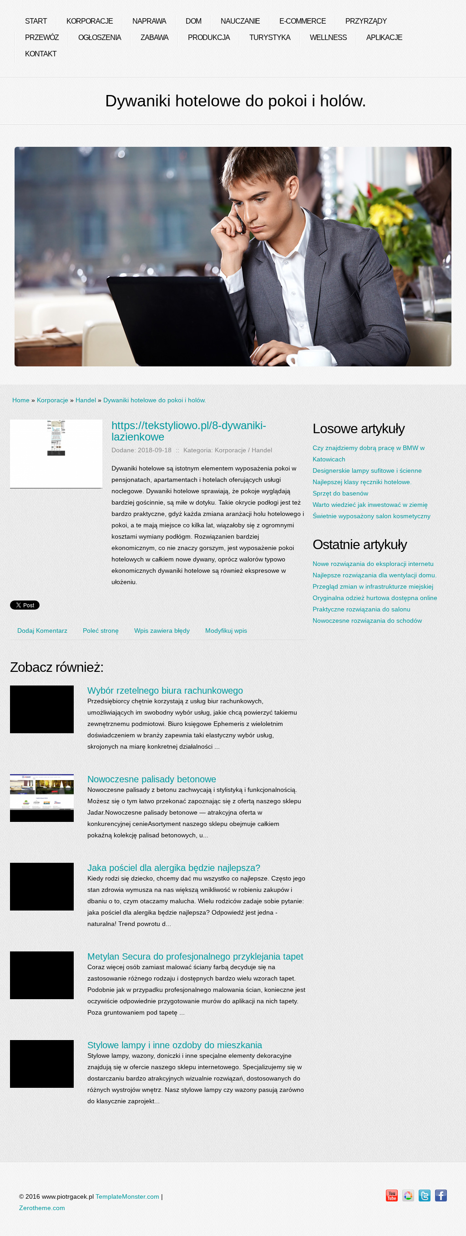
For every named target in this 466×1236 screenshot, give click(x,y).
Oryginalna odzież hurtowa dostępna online (375, 597)
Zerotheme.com (42, 1207)
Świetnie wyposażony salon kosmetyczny (372, 516)
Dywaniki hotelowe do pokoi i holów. (154, 400)
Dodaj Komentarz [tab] (42, 630)
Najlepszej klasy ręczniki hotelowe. (362, 481)
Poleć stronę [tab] (101, 630)
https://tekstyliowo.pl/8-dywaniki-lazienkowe (188, 431)
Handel (86, 400)
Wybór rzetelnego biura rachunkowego (165, 691)
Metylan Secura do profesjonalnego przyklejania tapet (195, 956)
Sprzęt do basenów (340, 493)
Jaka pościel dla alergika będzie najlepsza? (173, 868)
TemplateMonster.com (127, 1196)
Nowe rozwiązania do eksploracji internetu (373, 563)
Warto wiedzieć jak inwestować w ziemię (370, 504)
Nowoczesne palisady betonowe (151, 779)
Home (21, 400)
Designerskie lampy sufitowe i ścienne (367, 470)
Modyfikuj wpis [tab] (226, 630)
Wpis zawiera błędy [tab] (162, 630)
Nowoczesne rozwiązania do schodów (367, 620)
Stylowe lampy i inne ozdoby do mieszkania (174, 1045)
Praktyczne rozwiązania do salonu (361, 609)
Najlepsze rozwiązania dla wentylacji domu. (375, 575)
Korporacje (52, 400)
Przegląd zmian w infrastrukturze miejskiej (373, 586)
